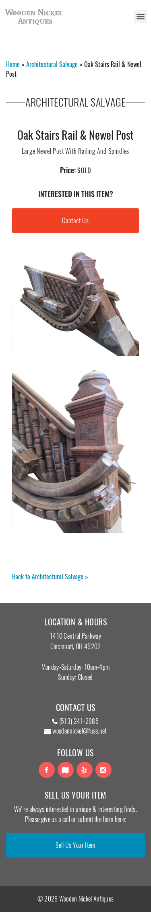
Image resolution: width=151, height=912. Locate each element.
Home (13, 64)
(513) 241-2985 (79, 721)
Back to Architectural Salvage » (50, 576)
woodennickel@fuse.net (79, 731)
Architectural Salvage (52, 64)
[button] (140, 16)
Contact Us (75, 220)
